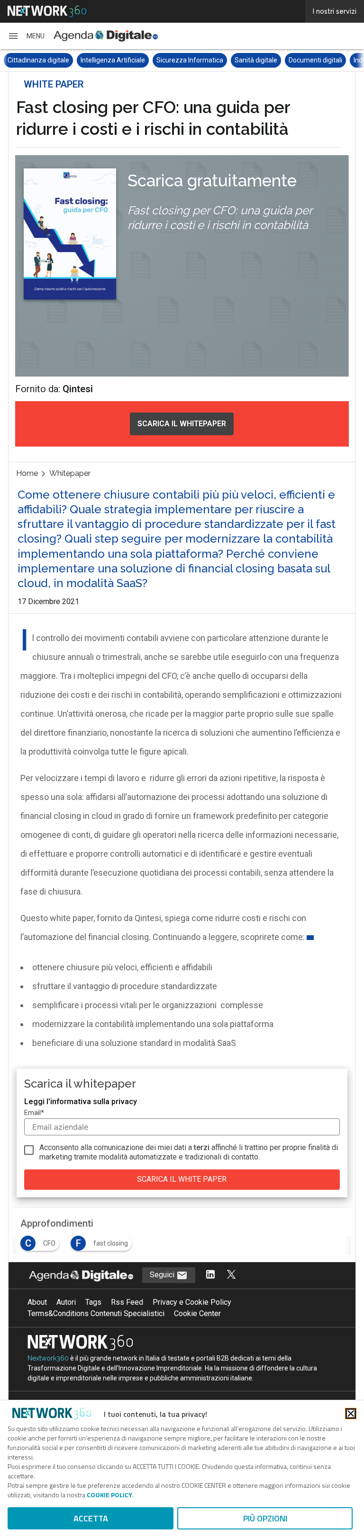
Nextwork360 (48, 1358)
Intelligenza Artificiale (40, 60)
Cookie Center (197, 1313)
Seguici (163, 1274)
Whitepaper (70, 473)
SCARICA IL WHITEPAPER (181, 423)
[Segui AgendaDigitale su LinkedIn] (210, 1275)
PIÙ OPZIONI (265, 1518)
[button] (26, 36)
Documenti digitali (242, 60)
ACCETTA (90, 1518)
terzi (201, 1147)
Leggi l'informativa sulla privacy (80, 1101)
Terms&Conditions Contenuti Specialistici (95, 1313)
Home (27, 473)
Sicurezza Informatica (116, 60)
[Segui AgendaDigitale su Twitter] (231, 1275)
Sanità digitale (183, 60)
